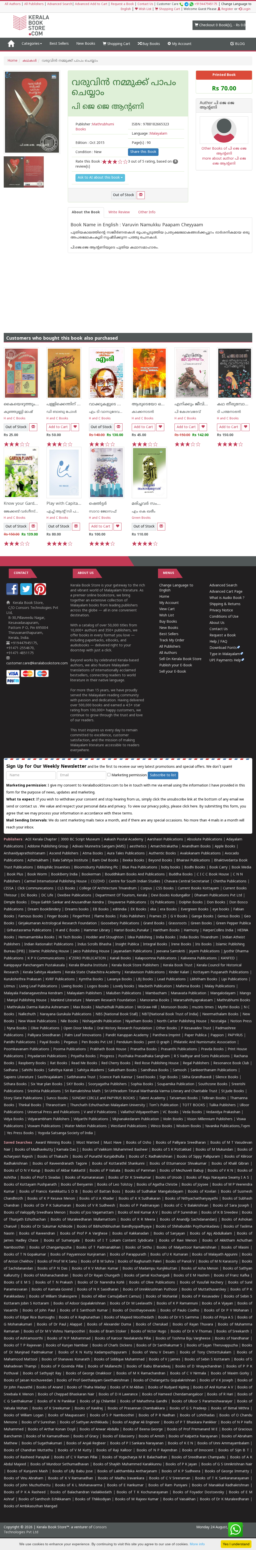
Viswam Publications (44, 1126)
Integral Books (155, 944)
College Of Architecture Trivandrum (107, 888)
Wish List (144, 9)
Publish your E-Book (175, 665)
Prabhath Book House (108, 1049)
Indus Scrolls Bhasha (94, 944)
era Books (168, 909)
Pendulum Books (130, 1042)
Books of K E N (180, 1443)
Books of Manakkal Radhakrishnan (220, 1485)
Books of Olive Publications (152, 1283)
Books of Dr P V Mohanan (226, 1310)
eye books (220, 909)
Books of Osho (138, 1143)
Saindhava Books (155, 1070)
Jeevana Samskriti (170, 951)
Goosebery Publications (120, 923)
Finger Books (57, 916)
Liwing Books (72, 986)
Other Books (166, 1028)
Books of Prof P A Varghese (84, 1234)
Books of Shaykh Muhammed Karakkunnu (127, 1464)
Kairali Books (120, 958)
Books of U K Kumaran (169, 1255)
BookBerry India (64, 874)
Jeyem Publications (204, 951)
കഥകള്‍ (29, 61)
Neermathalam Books (220, 1014)
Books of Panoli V (180, 1262)
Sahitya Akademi (90, 1070)
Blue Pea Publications (139, 867)
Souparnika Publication (175, 1084)
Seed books (146, 1077)
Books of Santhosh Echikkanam (44, 1499)
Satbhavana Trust (81, 1077)
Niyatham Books (139, 1021)
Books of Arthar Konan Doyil (51, 1429)
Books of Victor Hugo (148, 1331)
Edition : (90, 143)
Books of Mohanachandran (46, 1276)
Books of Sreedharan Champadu (198, 1457)
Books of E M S (17, 1283)
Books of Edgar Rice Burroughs (29, 1317)
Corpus (146, 888)
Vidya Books (14, 1119)
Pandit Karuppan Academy (127, 1035)
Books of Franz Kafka (231, 1276)
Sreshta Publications (44, 1091)
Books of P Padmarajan (140, 1206)
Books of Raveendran (37, 1234)
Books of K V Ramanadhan (70, 1478)
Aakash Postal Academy (124, 839)
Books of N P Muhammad (68, 1338)
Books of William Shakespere (53, 1296)
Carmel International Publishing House (55, 881)
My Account (181, 44)
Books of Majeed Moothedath (129, 1317)
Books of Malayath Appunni (215, 1255)
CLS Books (66, 888)
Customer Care (187, 4)
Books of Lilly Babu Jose (72, 1471)
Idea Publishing (140, 937)
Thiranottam (55, 1105)
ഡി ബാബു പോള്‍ (61, 412)
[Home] (11, 44)
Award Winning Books (54, 1143)
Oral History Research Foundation (124, 1028)
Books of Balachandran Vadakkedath (81, 1492)
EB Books (101, 909)
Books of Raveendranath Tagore (59, 1164)
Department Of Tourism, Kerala (121, 895)
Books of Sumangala (61, 1241)
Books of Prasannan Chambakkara (136, 1408)
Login (246, 9)
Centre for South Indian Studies (134, 881)
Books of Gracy (85, 1436)
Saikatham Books (122, 1070)
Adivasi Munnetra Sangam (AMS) (99, 846)
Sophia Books (142, 1084)
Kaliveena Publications (198, 958)
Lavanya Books (119, 979)
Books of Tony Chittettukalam (206, 1352)
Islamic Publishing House (49, 951)
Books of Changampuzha (50, 1248)
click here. (190, 806)
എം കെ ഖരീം (144, 512)
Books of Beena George (143, 1429)
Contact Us (145, 4)
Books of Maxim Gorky (230, 1373)
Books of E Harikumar (125, 1485)
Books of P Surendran (179, 1213)
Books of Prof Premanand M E (192, 1429)
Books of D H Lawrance (118, 1394)
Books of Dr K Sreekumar (129, 1178)
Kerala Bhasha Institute (88, 965)
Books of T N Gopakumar (25, 1255)
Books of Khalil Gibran (230, 1164)
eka (153, 909)
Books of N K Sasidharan (97, 1290)
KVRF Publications (60, 979)
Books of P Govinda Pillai (62, 1366)
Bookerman (91, 874)
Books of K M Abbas (127, 1387)
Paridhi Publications (20, 1042)
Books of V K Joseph (216, 1380)
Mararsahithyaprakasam (193, 1000)
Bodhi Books (194, 867)
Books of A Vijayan (217, 1303)
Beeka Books (133, 860)
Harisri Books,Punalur (131, 930)
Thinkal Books (29, 1105)
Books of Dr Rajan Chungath (96, 1276)
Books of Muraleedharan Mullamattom (83, 1220)
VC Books (170, 1112)
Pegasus (71, 1042)
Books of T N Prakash (54, 1283)
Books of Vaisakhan (179, 1499)
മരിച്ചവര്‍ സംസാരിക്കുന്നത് (158, 503)
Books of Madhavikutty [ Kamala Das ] (46, 1150)
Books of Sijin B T (233, 1450)
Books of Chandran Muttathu (28, 1450)
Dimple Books (15, 902)
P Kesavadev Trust (196, 1028)
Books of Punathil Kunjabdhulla (98, 1157)
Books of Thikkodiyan (92, 1499)
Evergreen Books (194, 909)
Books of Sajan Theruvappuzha (212, 1345)
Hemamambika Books (36, 937)
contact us (29, 806)
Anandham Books (196, 846)
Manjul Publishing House (26, 1000)
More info (197, 1544)
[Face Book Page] (12, 594)
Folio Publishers (132, 916)
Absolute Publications (204, 839)
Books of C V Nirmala (188, 1373)
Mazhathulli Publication (114, 1007)
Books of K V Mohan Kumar (95, 1269)
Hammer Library (97, 930)
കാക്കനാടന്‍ (143, 412)
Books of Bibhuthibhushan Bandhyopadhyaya (114, 1227)
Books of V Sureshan (39, 1422)
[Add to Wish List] (75, 427)
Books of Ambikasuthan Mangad (30, 1506)
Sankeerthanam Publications (213, 1070)
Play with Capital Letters (70, 503)
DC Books (29, 895)
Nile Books (69, 1021)
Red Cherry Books (115, 1063)
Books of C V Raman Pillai (76, 1457)
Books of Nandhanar (232, 1338)
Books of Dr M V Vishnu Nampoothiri (54, 1331)
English (126, 9)
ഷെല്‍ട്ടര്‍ (98, 503)
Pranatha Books (143, 1049)
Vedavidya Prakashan (223, 1112)
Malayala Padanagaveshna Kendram (33, 993)
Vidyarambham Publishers (49, 1119)
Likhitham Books (203, 979)
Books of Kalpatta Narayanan (192, 1436)
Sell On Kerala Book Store (180, 659)
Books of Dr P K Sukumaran (47, 1206)
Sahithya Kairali (60, 1070)
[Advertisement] (128, 288)
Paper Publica (195, 1035)
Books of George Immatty (227, 1471)
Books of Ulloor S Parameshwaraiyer (202, 1401)
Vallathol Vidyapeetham (139, 1112)
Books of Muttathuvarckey (204, 1290)
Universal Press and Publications (54, 1112)
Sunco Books (57, 1098)
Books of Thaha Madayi (86, 1387)
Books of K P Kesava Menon (51, 1199)
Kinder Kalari (179, 972)
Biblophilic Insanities (53, 867)
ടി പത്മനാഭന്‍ (229, 412)
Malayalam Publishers (84, 993)
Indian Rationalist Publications (49, 944)
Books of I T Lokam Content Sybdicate (119, 1241)
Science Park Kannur (116, 1077)
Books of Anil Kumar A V (138, 1213)
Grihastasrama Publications (29, 930)
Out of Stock (123, 195)
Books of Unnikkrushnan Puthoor (150, 1290)
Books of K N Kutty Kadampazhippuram (92, 1352)
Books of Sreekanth (232, 1331)
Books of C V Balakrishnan (186, 1206)
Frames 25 (157, 916)
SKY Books (75, 1084)
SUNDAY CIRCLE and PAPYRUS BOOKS (103, 1098)
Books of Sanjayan (169, 1234)
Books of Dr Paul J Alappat (59, 1324)
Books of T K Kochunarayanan (142, 1492)
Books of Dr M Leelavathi (131, 1303)
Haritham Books (166, 930)
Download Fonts (223, 648)
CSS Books (165, 888)
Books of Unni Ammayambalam (223, 1443)
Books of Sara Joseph (231, 1206)
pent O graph (159, 1042)
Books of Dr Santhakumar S (159, 1345)
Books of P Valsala (105, 1171)
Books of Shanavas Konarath (66, 1359)
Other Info (147, 212)
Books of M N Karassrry (218, 1262)
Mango (245, 993)
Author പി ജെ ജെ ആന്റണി (217, 105)
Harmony (191, 930)
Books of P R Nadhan (156, 1415)
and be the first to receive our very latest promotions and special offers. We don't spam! (119, 767)
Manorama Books (154, 1000)
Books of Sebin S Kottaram (207, 1359)
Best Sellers (59, 44)
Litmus (9, 986)
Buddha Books (181, 874)
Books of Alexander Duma (109, 1324)
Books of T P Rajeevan (23, 1345)
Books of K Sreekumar (51, 1408)
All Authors (12, 4)
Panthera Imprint (166, 1035)
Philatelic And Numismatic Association (205, 1042)
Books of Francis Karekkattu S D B (48, 1192)
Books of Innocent (198, 1450)
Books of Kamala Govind (52, 1290)
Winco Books (161, 1126)
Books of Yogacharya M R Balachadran (134, 1457)
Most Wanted (87, 1143)
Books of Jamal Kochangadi (146, 1276)
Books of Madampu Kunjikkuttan (149, 1269)
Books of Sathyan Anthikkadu (84, 1422)
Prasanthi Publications (179, 1049)
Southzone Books (213, 1084)
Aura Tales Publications (126, 853)
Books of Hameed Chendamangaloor (172, 1394)
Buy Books (150, 44)
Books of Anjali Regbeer (86, 1443)
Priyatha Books (83, 1056)
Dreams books (77, 909)
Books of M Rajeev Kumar (136, 1499)
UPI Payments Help (225, 660)
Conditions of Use (224, 617)
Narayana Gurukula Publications (66, 1014)
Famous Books (30, 916)
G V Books (179, 916)
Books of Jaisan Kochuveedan (28, 1380)
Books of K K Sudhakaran (139, 1199)
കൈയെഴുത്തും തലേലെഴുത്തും (35, 404)
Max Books (82, 1007)
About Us (217, 623)
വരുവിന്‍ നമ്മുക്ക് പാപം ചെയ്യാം (124, 88)
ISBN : (150, 124)
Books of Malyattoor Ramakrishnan (186, 1248)
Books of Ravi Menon (177, 1241)
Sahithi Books (33, 1070)
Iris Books (203, 944)
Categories (31, 44)
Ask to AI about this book (99, 178)
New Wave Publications (37, 1021)
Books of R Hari (220, 1394)
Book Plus (15, 874)
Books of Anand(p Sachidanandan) (188, 1220)
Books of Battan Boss (101, 1192)
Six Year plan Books (46, 1084)
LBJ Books (144, 979)
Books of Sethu (138, 1248)
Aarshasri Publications (165, 839)
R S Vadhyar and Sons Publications (202, 1056)
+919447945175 (205, 4)
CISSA (9, 888)
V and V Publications (100, 1112)
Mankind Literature (66, 1000)
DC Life (47, 895)
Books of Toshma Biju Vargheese (183, 1338)
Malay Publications (219, 986)
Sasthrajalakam (50, 1077)
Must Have (113, 1143)
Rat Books (58, 1063)
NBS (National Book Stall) (117, 1014)
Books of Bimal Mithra (230, 1408)
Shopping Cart (169, 9)
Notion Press (241, 1021)
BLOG (239, 44)
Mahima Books (188, 986)
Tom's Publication (163, 1105)
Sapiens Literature (19, 1077)
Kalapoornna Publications (155, 958)
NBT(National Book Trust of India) (170, 1014)
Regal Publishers (196, 1063)
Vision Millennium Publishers (209, 1119)
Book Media (241, 867)
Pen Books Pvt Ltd (97, 1042)
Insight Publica (127, 944)
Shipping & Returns (225, 604)
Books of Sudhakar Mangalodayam (154, 1192)
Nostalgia (218, 1021)
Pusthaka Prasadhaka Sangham (144, 1056)
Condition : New (89, 152)
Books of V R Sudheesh (95, 1206)
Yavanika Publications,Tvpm (227, 1126)
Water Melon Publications (86, 1126)
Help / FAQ (218, 642)
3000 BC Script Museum (80, 839)
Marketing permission (128, 775)
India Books (166, 937)
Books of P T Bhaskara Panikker (190, 1422)
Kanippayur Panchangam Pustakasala (34, 965)
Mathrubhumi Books (233, 1000)
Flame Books (105, 916)
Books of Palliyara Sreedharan (181, 1143)
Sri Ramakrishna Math (82, 1091)
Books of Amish (151, 1436)
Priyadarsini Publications (47, 1056)
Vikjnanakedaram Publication (135, 1119)
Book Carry (218, 867)
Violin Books (173, 1119)
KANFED (228, 958)
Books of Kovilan (202, 1192)
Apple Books (225, 846)
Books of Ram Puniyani (167, 1485)
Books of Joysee (195, 1185)
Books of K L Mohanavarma (78, 1485)
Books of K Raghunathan (79, 1317)
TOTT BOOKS (193, 1105)
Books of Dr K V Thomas (191, 1331)
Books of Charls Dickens (112, 1345)
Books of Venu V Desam (153, 1352)
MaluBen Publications (123, 993)
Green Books (141, 518)
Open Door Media (78, 1028)
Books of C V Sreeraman (169, 1478)
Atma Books (92, 853)
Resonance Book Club (231, 1063)
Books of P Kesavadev (200, 1296)
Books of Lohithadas (197, 1415)
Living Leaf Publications (38, 986)
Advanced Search (59, 4)
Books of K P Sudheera (181, 1471)
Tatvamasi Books (183, 1098)
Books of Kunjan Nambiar (67, 1345)
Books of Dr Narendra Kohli (101, 1283)
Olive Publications (45, 1028)
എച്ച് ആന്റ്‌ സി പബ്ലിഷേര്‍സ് (70, 512)
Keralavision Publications (144, 972)
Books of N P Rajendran (157, 1450)
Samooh (179, 1070)
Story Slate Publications (23, 1098)
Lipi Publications (234, 979)
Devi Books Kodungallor (170, 895)
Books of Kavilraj (88, 1408)
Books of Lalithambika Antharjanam (127, 1471)
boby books (170, 867)
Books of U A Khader (96, 1199)
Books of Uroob (169, 1178)
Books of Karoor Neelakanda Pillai (123, 1338)
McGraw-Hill (147, 1007)
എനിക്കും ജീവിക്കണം (196, 404)
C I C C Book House (213, 874)
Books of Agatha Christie (157, 1185)
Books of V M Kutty (75, 1450)
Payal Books (50, 1042)
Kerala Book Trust (177, 965)
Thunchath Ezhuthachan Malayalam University (107, 1105)
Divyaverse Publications (127, 902)
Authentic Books (162, 853)
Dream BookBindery (44, 909)
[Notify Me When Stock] (141, 195)
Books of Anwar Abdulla (99, 1429)
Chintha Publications (229, 881)
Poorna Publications (69, 1049)
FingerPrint (81, 916)
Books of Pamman (140, 1171)
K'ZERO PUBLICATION (87, 958)
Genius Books (229, 916)
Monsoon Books (174, 1007)
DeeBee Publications (74, 895)
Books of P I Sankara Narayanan (137, 1443)
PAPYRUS (235, 1035)
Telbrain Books (214, 1098)
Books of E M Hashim (191, 1276)
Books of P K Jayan (181, 1464)
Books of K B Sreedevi (219, 1213)
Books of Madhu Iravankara (121, 1478)
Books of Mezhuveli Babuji (181, 1171)
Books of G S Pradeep (188, 1408)
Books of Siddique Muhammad (119, 1359)
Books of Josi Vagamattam (92, 1213)
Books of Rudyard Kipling (168, 1387)
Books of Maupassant (66, 1415)
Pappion (217, 1035)
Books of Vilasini (235, 1248)
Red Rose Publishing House (156, 1063)
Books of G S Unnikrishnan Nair (226, 1464)
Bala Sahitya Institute (70, 860)
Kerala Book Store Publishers (135, 965)
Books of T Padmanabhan (98, 1248)
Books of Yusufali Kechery (202, 1283)
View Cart (167, 609)
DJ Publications (162, 902)
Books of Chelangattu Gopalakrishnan (164, 1380)
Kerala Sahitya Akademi (42, 972)
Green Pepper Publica (233, 923)
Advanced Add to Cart (91, 4)
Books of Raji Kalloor (114, 1450)
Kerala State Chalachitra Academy (92, 972)
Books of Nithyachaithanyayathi (191, 1199)
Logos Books (98, 986)
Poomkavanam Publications (26, 1049)
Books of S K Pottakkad (171, 1150)
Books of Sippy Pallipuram (198, 1157)
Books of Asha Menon (199, 1269)
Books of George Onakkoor (89, 1373)
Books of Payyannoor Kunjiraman (78, 1255)
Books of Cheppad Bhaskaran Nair (66, 1394)
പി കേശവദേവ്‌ (187, 412)
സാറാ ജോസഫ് (102, 512)
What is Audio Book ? (227, 598)
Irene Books (181, 944)
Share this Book (143, 152)
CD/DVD (98, 881)
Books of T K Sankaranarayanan (222, 1478)
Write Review (119, 212)
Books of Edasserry (118, 1436)
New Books (85, 44)
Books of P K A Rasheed (25, 1492)
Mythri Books (229, 1007)
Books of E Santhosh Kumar (84, 1310)
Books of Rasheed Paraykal (26, 1457)
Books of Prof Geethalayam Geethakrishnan (92, 1380)
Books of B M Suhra (97, 1262)
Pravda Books (212, 1049)
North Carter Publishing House (181, 1021)
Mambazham (156, 993)
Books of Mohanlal (161, 1296)
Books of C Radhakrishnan (150, 1157)
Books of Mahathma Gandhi (143, 1401)
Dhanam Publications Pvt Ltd (218, 895)
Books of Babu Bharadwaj (148, 1366)
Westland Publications (129, 1126)
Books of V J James (164, 1359)
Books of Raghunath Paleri (140, 1262)
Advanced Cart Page (226, 592)
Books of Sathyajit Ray (42, 1373)
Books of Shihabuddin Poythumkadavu (187, 1227)
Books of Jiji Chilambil (98, 1401)
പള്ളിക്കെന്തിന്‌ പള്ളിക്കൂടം (72, 404)
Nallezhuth (27, 1014)
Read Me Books (84, 1063)
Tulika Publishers (222, 1105)
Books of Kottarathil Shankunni (118, 1164)
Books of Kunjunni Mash (27, 1471)
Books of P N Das (52, 1269)
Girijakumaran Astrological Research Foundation (57, 923)
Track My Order (171, 640)
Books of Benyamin (77, 1185)
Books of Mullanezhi (105, 1366)
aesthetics (138, 846)
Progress (107, 1056)
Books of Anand (49, 1387)
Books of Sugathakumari (42, 1443)
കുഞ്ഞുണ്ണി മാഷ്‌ (18, 412)
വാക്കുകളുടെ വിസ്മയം (112, 404)
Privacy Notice (221, 610)
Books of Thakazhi (52, 1157)
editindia (119, 909)
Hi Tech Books (70, 937)
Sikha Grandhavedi (197, 1077)
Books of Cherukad (152, 1324)
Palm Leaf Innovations (83, 1035)
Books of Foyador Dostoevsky (198, 1492)
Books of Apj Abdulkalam (211, 1234)
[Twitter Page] (26, 594)
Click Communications (36, 888)
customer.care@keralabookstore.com (37, 663)
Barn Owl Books (105, 860)
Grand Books (153, 923)
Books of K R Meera (137, 1220)
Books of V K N (220, 1171)
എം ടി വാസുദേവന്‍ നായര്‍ (112, 412)
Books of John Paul (38, 1310)
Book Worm (37, 874)
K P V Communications (46, 958)
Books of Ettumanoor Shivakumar (178, 1164)
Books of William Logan (24, 1415)
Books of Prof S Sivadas (40, 1178)
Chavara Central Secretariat (186, 881)
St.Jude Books (232, 1091)
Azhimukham (38, 860)
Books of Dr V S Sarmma (178, 1317)
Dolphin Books (191, 902)
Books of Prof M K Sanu (57, 1262)
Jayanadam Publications (133, 951)
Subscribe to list (163, 775)
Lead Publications (171, 979)
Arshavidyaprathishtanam (24, 853)
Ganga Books (203, 916)
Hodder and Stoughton (105, 937)
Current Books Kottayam (198, 888)
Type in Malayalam (225, 654)
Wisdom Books (188, 1126)
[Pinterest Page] (40, 594)
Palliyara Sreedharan (44, 1035)
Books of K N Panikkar (56, 1401)
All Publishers (34, 4)
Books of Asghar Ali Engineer (136, 1422)
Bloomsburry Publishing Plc (96, 867)
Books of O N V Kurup (22, 1171)
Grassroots (177, 923)
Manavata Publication (188, 993)
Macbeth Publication (155, 986)
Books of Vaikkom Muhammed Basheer (115, 1150)
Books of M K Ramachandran (141, 1373)
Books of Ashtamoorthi (23, 1338)
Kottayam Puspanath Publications (221, 972)
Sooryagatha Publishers (107, 1084)
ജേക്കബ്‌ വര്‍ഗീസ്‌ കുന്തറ (26, 512)
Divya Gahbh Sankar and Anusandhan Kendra (67, 902)
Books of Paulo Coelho (179, 1310)
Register (226, 9)
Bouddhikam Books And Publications (135, 874)
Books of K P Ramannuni (177, 1303)
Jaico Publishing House (91, 951)
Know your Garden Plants (28, 503)
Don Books (216, 902)
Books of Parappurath (128, 1255)
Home (13, 61)
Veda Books (192, 1112)
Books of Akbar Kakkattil (64, 1171)
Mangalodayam (223, 993)
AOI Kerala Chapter (41, 839)
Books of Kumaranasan (84, 1178)
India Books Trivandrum (199, 937)
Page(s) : (141, 143)
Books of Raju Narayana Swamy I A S (217, 1178)
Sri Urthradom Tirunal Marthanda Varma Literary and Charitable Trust (160, 1091)
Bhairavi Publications (193, 860)
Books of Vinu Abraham (23, 1478)
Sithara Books (15, 1084)
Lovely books (123, 986)
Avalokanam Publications (200, 853)
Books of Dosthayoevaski (134, 1310)
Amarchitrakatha (164, 846)
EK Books (138, 909)
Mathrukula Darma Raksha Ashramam (38, 1007)
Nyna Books (17, 1028)
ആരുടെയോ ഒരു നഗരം (155, 404)
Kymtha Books (91, 979)
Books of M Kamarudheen (47, 1436)
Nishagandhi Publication (101, 1021)
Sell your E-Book (172, 672)
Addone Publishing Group (48, 846)
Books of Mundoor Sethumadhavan (59, 1464)
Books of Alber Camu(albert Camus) (111, 1296)
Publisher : (95, 127)
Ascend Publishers (63, 853)
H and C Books (15, 419)
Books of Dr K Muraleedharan (224, 1499)
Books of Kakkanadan (130, 1234)
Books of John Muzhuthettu (27, 1485)
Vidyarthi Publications (91, 1119)
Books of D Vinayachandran (198, 1366)
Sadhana (11, 1070)
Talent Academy (152, 1098)
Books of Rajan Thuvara (192, 1324)
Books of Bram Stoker (107, 1331)
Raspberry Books (32, 1063)
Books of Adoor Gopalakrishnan (79, 1303)
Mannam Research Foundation (111, 1000)
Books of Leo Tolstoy (114, 1185)
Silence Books (227, 1077)
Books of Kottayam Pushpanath (30, 1185)
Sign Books (169, 1077)
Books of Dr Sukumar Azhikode (46, 1227)
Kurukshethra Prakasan (23, 979)
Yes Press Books (20, 1133)
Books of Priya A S (218, 1317)
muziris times (203, 1007)
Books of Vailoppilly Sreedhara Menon (35, 1213)
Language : (149, 134)
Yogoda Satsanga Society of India (65, 1133)
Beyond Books (160, 860)
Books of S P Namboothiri (112, 1415)
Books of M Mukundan (214, 1150)
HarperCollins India (218, 930)
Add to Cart (58, 427)
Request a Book (122, 4)
